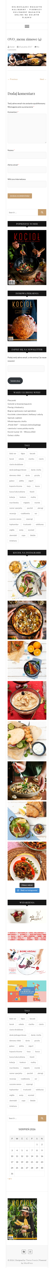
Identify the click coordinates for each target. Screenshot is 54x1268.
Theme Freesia (32, 1260)
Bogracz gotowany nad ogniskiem (22, 411)
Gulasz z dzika (13, 435)
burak (11, 459)
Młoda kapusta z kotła (17, 421)
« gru (10, 1178)
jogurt (31, 481)
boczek (32, 453)
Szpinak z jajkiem (15, 418)
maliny (33, 497)
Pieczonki (12, 400)
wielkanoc (40, 524)
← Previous (13, 79)
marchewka (14, 503)
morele (37, 503)
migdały (26, 503)
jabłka (21, 481)
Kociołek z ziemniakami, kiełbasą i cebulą (25, 414)
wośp (21, 530)
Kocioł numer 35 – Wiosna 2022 (21, 432)
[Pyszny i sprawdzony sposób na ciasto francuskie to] (27, 620)
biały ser (12, 453)
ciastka (31, 459)
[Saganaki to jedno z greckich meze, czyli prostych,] (27, 821)
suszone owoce (15, 519)
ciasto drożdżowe (16, 464)
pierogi (40, 508)
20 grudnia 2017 (25, 47)
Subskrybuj (15, 381)
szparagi (29, 519)
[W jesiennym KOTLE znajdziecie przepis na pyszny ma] (27, 780)
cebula (21, 459)
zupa (23, 535)
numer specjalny (15, 508)
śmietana (13, 541)
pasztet (30, 508)
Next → (43, 79)
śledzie (32, 535)
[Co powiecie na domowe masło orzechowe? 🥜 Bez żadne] (27, 700)
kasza (37, 486)
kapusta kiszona (15, 486)
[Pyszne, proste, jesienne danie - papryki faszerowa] (27, 861)
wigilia (11, 530)
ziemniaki (13, 535)
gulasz (11, 481)
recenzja (12, 513)
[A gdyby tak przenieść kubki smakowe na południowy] (27, 580)
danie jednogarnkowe (17, 470)
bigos (23, 453)
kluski (32, 492)
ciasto (41, 459)
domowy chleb (15, 475)
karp (28, 486)
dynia (27, 475)
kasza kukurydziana (17, 492)
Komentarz (13, 112)
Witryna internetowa (17, 179)
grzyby (37, 475)
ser (36, 513)
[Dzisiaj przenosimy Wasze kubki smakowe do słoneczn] (27, 740)
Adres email (13, 165)
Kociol (12, 47)
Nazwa (11, 150)
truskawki (27, 524)
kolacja (12, 497)
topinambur (14, 524)
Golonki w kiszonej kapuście (20, 404)
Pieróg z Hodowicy (16, 407)
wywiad (31, 530)
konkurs (23, 497)
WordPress (28, 1263)
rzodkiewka (25, 513)
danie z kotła (36, 470)
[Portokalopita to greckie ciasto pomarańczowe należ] (27, 660)
